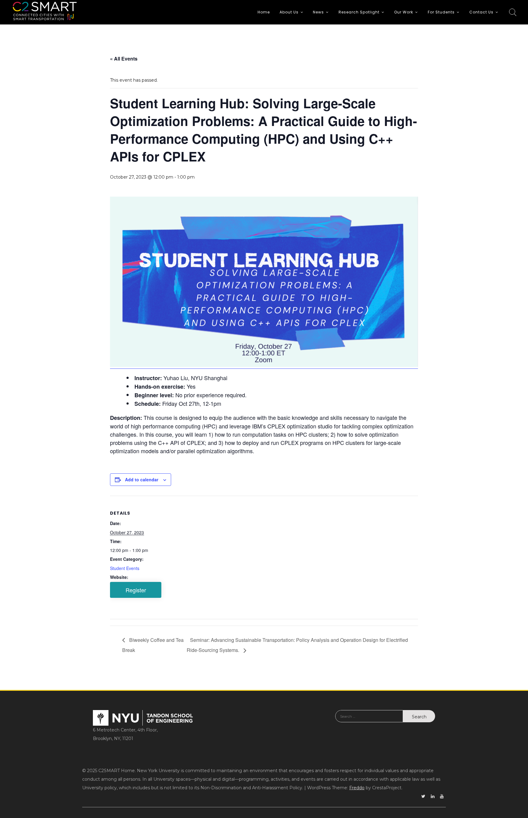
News (318, 12)
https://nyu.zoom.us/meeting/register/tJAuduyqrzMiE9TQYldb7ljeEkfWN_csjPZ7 (135, 590)
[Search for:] (369, 721)
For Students (441, 12)
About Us (289, 12)
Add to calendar (141, 479)
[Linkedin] (433, 796)
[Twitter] (423, 796)
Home (264, 12)
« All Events (124, 58)
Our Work (403, 12)
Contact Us (481, 12)
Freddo (357, 787)
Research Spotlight (359, 12)
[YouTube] (442, 796)
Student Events (124, 568)
